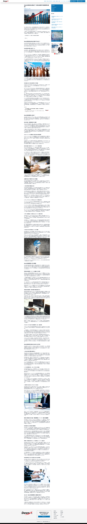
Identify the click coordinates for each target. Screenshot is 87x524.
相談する (81, 1)
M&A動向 (53, 5)
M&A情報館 (68, 1)
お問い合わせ (55, 518)
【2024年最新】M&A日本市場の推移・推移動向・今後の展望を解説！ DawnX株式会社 (34, 109)
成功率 (29, 8)
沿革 (66, 1)
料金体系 (48, 1)
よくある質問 (62, 516)
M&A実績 (54, 1)
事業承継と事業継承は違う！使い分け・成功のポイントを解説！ (57, 25)
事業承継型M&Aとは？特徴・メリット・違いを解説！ (57, 17)
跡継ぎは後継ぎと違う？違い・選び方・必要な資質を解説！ (57, 27)
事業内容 (45, 1)
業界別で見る (50, 1)
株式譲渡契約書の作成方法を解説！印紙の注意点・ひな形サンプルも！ (57, 19)
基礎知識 (26, 8)
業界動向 (53, 10)
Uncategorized (54, 7)
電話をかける (44, 516)
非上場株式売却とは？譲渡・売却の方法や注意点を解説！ (57, 22)
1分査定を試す (74, 1)
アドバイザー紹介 (63, 1)
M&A (28, 8)
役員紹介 (59, 1)
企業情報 (57, 1)
